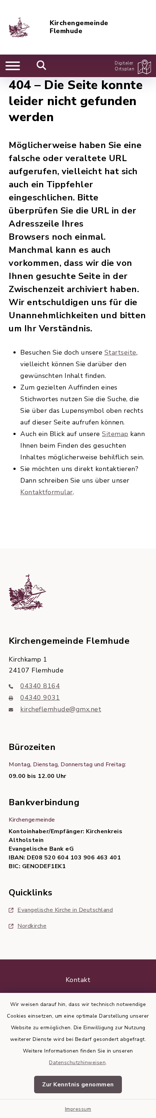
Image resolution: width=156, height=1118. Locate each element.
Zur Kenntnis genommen (78, 1085)
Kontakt (78, 979)
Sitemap (115, 434)
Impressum (78, 1109)
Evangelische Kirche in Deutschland (65, 910)
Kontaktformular (46, 492)
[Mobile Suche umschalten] (41, 66)
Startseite (120, 352)
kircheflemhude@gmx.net (60, 709)
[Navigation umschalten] (12, 66)
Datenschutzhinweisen (77, 1062)
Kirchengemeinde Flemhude (79, 27)
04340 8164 (40, 686)
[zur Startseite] (19, 27)
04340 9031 (40, 697)
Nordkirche (31, 926)
